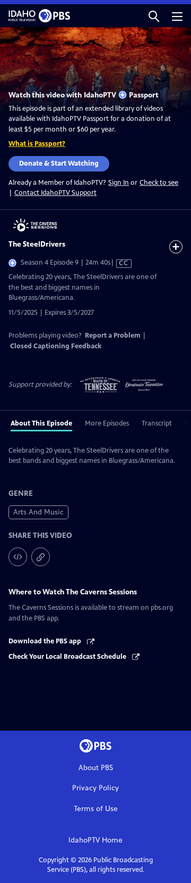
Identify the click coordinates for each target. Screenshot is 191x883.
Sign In (118, 183)
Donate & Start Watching (59, 163)
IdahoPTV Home (95, 840)
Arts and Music (38, 512)
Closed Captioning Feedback (55, 346)
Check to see (159, 182)
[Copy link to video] (40, 556)
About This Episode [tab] (41, 423)
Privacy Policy (95, 787)
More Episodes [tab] (107, 423)
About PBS (96, 767)
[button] (153, 15)
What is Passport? (36, 144)
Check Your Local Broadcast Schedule (68, 656)
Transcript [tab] (157, 423)
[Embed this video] (17, 556)
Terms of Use (96, 808)
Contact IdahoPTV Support (55, 193)
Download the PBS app (45, 641)
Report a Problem (113, 335)
